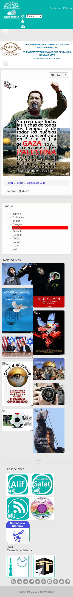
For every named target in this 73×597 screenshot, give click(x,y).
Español (16, 213)
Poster (10, 183)
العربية (15, 245)
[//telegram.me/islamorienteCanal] (19, 581)
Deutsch (17, 231)
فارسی (16, 242)
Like (60, 75)
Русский (17, 234)
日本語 (16, 238)
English (16, 220)
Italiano (16, 227)
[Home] (11, 9)
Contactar (55, 8)
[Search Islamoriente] (23, 16)
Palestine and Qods (35, 183)
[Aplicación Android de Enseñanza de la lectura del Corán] (18, 484)
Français (17, 224)
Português (18, 217)
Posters (19, 183)
